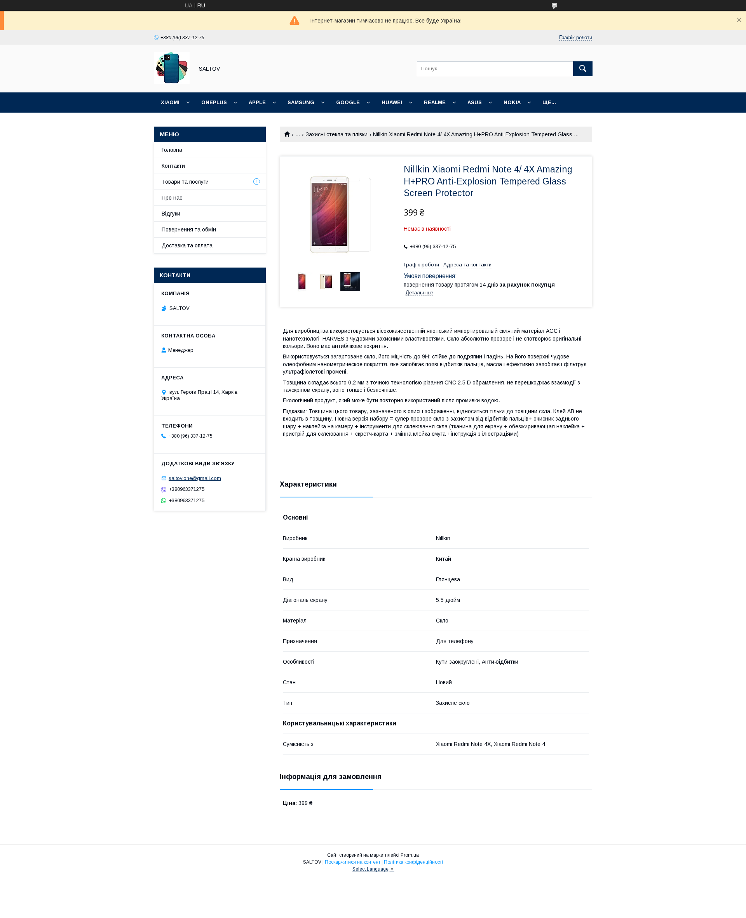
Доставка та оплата (187, 245)
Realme (435, 102)
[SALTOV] (172, 82)
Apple (257, 102)
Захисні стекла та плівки (337, 134)
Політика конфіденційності (413, 862)
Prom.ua (410, 855)
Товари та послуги (185, 182)
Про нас (172, 198)
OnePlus (214, 102)
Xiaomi (170, 102)
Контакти (173, 166)
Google (348, 102)
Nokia (512, 102)
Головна (172, 150)
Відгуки (171, 213)
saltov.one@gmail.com (195, 478)
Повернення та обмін (189, 229)
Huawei (392, 102)
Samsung (301, 102)
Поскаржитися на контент (352, 862)
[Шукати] (583, 68)
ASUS (474, 102)
